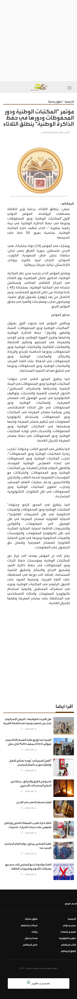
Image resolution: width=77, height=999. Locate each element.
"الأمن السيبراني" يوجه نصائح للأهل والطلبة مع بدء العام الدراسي (30, 763)
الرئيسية (69, 101)
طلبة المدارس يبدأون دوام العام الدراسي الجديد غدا (27, 846)
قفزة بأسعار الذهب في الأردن (33, 802)
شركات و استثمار (29, 925)
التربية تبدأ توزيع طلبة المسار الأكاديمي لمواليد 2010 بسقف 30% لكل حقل (28, 742)
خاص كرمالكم (30, 944)
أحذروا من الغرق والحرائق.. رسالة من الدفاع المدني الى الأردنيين (30, 783)
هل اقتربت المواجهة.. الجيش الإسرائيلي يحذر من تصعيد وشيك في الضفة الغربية (27, 721)
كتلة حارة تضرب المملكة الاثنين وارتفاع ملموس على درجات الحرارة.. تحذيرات (27, 825)
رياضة (34, 931)
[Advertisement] (38, 40)
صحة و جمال (31, 938)
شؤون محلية (55, 101)
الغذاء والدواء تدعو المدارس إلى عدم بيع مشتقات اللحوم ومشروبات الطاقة (28, 867)
